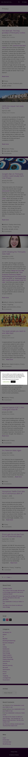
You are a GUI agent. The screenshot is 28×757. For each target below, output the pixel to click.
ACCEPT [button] (13, 381)
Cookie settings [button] (6, 381)
